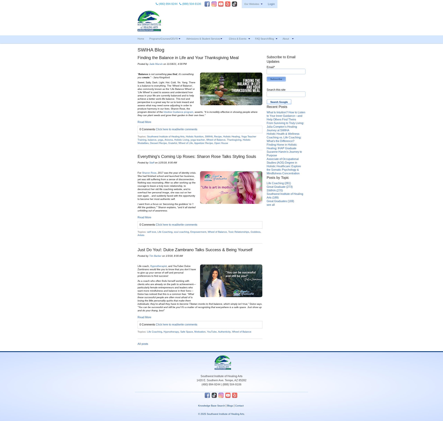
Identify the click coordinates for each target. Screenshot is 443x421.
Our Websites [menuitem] (251, 4)
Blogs (230, 405)
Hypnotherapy (171, 331)
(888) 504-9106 (191, 3)
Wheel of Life (185, 143)
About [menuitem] (286, 38)
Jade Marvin (156, 64)
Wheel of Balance (215, 139)
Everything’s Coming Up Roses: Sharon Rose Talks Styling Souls (197, 156)
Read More (144, 122)
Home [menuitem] (141, 38)
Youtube (220, 4)
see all (271, 204)
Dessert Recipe (158, 143)
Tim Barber (155, 255)
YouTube (212, 331)
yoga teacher (198, 139)
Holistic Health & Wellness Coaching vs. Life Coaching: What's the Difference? (284, 137)
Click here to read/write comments (176, 129)
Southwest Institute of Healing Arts (165, 136)
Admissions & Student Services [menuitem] (203, 38)
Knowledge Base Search (211, 405)
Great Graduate (280, 186)
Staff (151, 162)
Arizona (169, 139)
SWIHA (209, 136)
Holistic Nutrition (195, 136)
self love (151, 231)
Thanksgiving (234, 139)
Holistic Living (181, 139)
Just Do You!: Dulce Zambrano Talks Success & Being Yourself (195, 249)
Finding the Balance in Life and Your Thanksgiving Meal (188, 57)
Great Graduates (280, 201)
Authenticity (224, 331)
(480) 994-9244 (168, 3)
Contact (239, 405)
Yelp (227, 4)
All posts (143, 343)
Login (271, 4)
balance (152, 139)
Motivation (200, 331)
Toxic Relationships (238, 231)
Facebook (207, 4)
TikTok (234, 4)
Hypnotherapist (158, 266)
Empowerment (198, 231)
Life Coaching (165, 231)
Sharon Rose (149, 172)
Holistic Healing (231, 136)
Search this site (276, 89)
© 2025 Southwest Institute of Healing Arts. (221, 414)
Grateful (172, 143)
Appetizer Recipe (203, 143)
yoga (160, 139)
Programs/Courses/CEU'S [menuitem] (163, 38)
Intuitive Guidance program (178, 112)
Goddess (255, 231)
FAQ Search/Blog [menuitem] (264, 38)
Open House (221, 143)
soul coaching (181, 231)
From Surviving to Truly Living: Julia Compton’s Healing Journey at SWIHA (285, 127)
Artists (141, 235)
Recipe (218, 136)
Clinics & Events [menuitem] (237, 38)
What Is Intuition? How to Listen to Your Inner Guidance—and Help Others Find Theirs (286, 116)
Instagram (214, 4)
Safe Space (186, 331)
